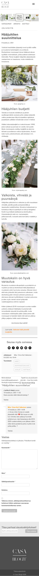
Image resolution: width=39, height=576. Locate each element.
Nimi (4, 473)
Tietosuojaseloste (19, 571)
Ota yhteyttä (7, 28)
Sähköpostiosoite (8, 481)
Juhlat (17, 369)
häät (17, 361)
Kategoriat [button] (7, 24)
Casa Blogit (6, 4)
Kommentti (6, 447)
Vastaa (6, 400)
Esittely (25, 24)
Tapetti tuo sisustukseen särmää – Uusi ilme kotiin (28, 379)
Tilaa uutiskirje (31, 531)
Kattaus (26, 369)
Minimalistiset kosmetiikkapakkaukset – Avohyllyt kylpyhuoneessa (10, 380)
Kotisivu (4, 490)
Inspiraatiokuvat (22, 365)
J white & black (9, 390)
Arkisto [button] (17, 24)
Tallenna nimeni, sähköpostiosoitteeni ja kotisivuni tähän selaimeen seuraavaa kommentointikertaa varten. (16, 503)
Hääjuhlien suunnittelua (11, 36)
